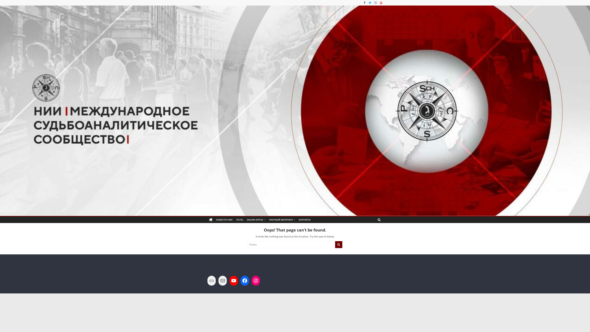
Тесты (239, 219)
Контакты (305, 219)
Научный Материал (281, 219)
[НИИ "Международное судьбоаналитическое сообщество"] (210, 220)
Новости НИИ (224, 219)
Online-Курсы (255, 219)
